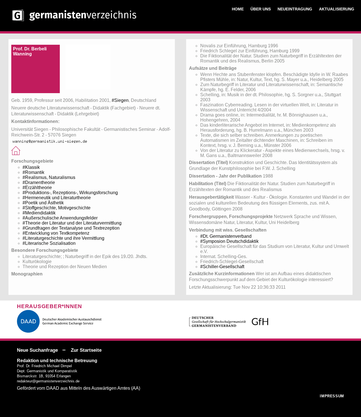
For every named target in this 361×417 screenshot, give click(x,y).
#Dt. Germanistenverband (226, 236)
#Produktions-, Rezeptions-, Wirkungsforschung (70, 192)
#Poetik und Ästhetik (43, 202)
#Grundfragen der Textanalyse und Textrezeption (71, 228)
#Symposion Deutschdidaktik (229, 241)
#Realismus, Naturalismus (49, 177)
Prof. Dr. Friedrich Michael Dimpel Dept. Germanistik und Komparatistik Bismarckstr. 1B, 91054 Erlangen (47, 371)
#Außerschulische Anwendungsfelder (60, 218)
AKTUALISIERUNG (336, 9)
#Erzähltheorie (37, 187)
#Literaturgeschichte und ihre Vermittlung (63, 238)
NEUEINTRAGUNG (295, 9)
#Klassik (31, 167)
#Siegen (120, 100)
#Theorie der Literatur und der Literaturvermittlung (72, 223)
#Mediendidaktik (39, 212)
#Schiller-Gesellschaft (222, 266)
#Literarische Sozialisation (49, 243)
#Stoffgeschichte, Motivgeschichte (57, 207)
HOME (238, 9)
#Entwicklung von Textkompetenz (56, 233)
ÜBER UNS (260, 9)
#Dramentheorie (39, 182)
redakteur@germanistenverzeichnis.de (48, 381)
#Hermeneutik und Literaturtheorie (57, 197)
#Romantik (33, 172)
